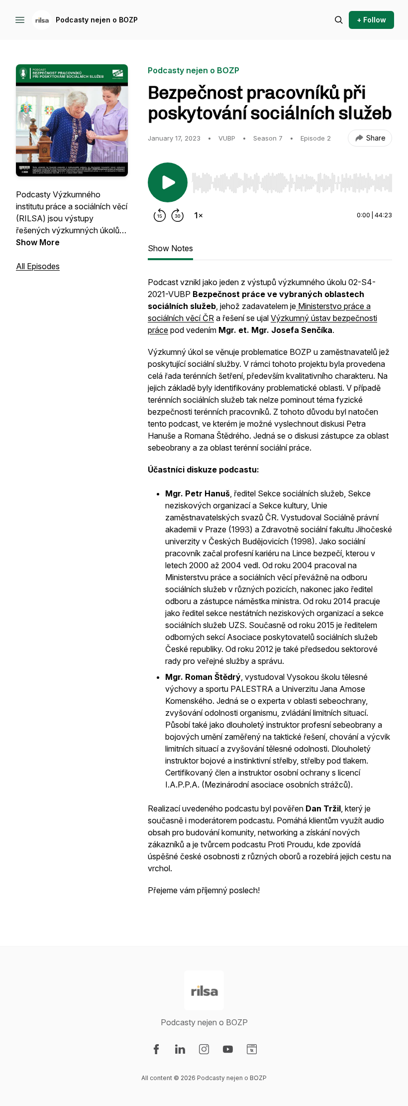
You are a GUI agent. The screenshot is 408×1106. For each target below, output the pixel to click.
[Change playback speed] (198, 215)
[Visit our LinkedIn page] (180, 1049)
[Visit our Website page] (252, 1049)
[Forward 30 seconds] (178, 215)
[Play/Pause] (168, 182)
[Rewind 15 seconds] (160, 215)
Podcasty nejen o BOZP (97, 19)
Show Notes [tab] (170, 248)
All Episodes (38, 266)
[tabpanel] (270, 591)
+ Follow (371, 19)
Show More (38, 242)
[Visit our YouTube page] (228, 1049)
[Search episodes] (339, 20)
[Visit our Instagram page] (204, 1049)
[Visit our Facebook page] (156, 1049)
